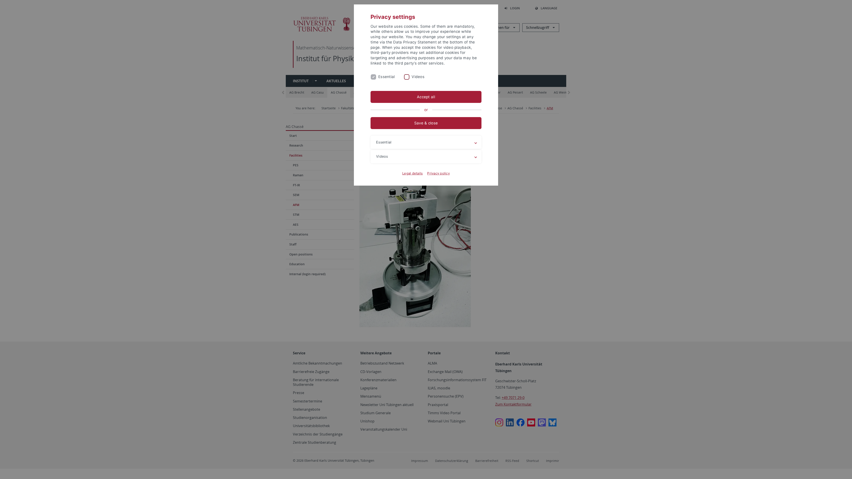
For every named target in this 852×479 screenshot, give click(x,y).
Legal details (412, 173)
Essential (386, 77)
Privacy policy (438, 173)
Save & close (426, 123)
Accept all (426, 97)
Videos (418, 77)
